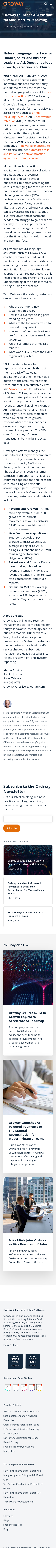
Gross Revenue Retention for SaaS (21, 1424)
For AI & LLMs (10, 1345)
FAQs (6, 1520)
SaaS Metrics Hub (12, 1524)
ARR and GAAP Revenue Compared (21, 1411)
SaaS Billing (24, 1325)
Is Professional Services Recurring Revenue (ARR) (21, 1431)
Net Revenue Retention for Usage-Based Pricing (21, 1440)
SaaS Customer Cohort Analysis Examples (20, 1418)
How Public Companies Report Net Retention (21, 1495)
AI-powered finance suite (34, 146)
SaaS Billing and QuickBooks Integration (18, 1449)
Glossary (8, 1515)
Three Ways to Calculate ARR (18, 1501)
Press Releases (31, 26)
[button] (51, 3)
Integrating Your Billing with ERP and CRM (23, 1477)
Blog (5, 1529)
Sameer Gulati (18, 389)
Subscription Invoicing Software (19, 1319)
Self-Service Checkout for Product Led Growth (23, 1486)
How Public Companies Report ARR (22, 1470)
